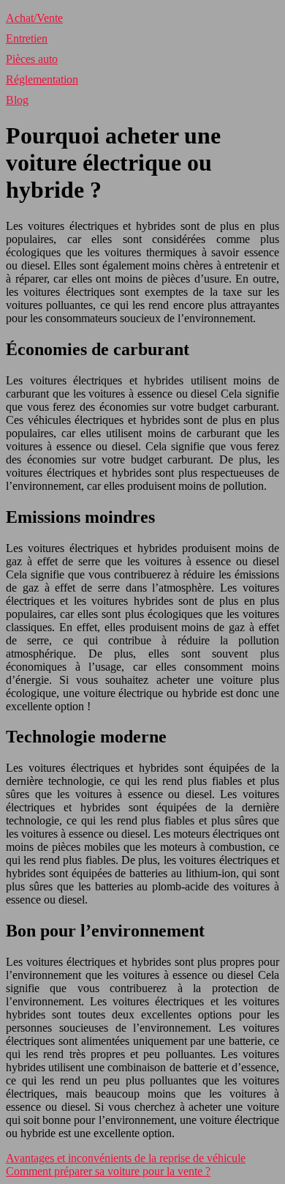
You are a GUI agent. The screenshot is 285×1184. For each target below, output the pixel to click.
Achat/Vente (34, 18)
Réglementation (42, 79)
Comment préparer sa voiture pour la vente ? (108, 1171)
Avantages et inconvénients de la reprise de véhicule (126, 1158)
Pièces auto (32, 59)
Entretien (27, 38)
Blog (17, 100)
